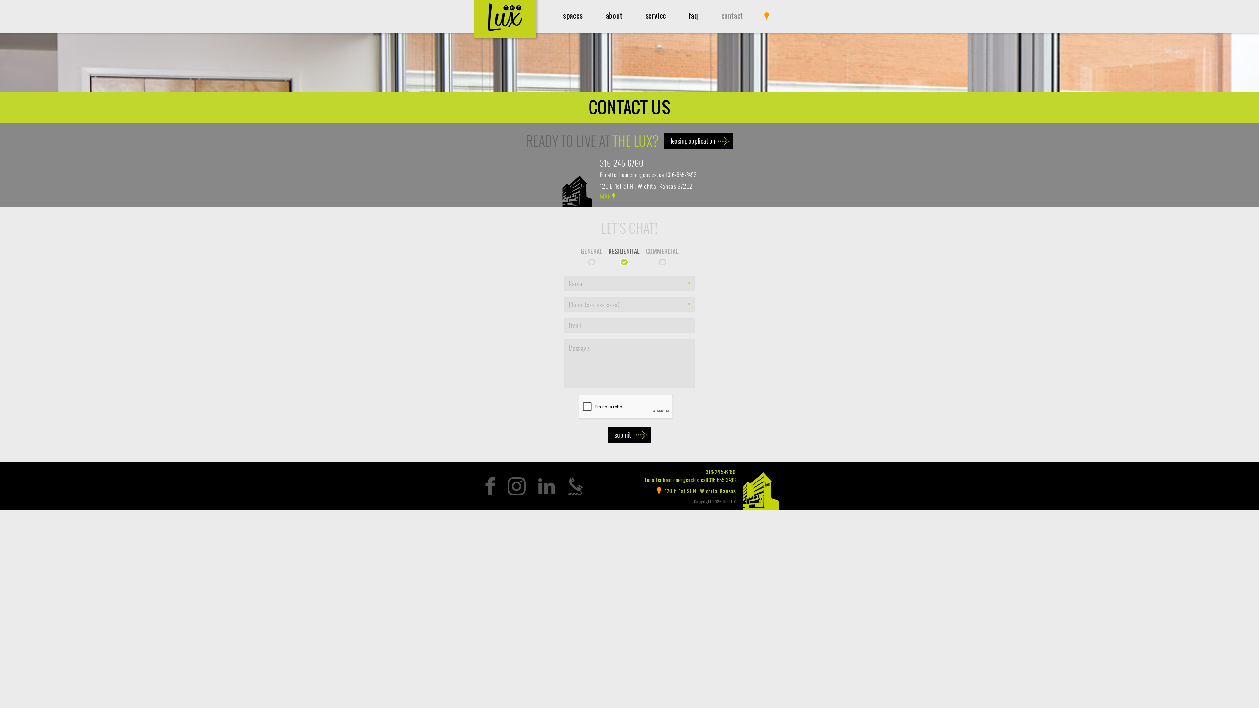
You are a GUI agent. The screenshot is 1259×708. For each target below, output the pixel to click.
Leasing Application (693, 140)
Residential (624, 251)
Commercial (662, 251)
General (591, 251)
